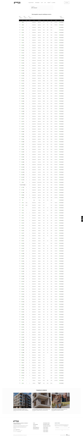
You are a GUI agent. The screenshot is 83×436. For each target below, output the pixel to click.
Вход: (24, 16)
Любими (48, 2)
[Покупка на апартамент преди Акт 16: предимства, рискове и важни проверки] (22, 401)
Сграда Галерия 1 (45, 427)
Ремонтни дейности (36, 427)
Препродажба (37, 2)
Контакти (66, 2)
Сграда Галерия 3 (45, 430)
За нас (42, 2)
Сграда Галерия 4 (45, 431)
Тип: (28, 16)
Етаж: (19, 16)
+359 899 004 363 (18, 429)
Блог (45, 2)
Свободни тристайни (46, 424)
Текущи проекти (31, 2)
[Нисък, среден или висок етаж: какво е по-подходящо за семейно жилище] (60, 401)
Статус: (61, 16)
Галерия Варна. (19, 431)
